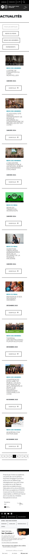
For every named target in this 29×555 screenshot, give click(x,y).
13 (7, 456)
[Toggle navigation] (24, 2)
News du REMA (10, 33)
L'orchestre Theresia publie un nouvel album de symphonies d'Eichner (14, 166)
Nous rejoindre (22, 516)
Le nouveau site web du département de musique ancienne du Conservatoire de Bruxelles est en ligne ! (15, 119)
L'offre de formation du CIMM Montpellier (13, 73)
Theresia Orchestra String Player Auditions (14, 339)
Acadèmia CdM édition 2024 (13, 433)
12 (4, 456)
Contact (3, 516)
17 (21, 456)
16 (17, 456)
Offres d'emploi (11, 516)
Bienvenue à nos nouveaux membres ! (14, 298)
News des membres (11, 40)
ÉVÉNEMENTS (10, 47)
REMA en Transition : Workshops (12, 209)
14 (11, 456)
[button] (24, 7)
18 (24, 456)
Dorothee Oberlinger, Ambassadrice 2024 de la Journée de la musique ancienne (13, 254)
